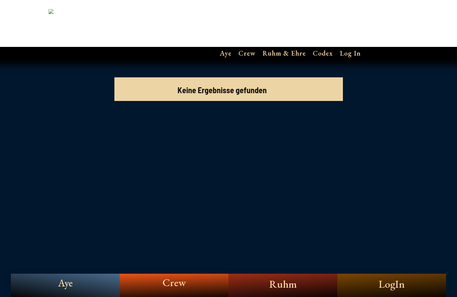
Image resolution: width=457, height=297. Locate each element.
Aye (226, 53)
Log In (350, 53)
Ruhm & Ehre (284, 53)
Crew (247, 53)
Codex (323, 53)
